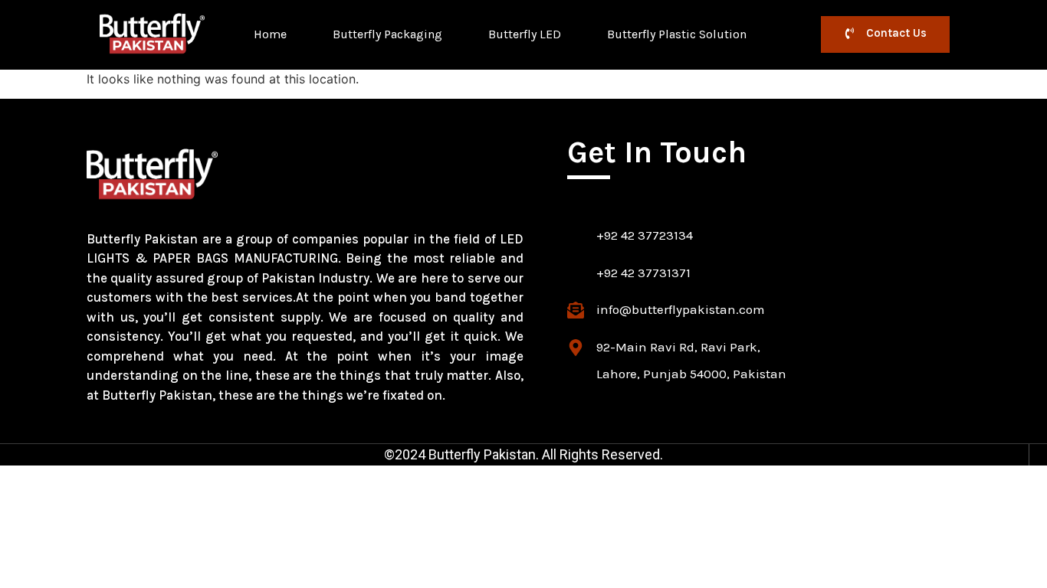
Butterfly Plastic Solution (677, 34)
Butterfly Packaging (387, 34)
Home (270, 34)
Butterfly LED (524, 34)
